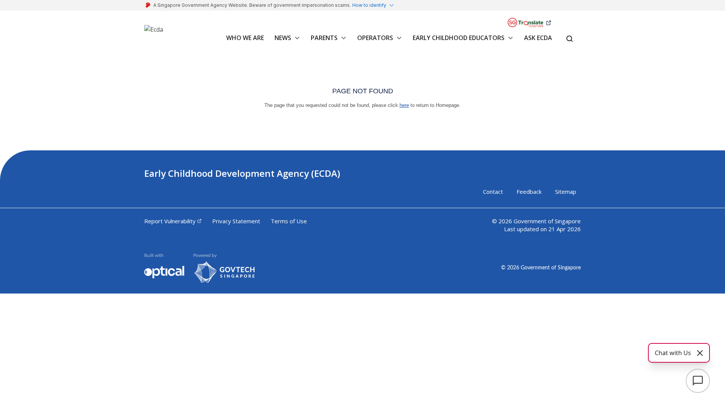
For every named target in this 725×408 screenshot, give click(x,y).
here (404, 105)
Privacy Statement (236, 221)
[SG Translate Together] (529, 23)
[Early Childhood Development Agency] (154, 32)
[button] (295, 41)
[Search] (569, 39)
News (283, 38)
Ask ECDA (538, 38)
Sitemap (565, 191)
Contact (493, 191)
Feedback (529, 191)
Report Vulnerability (170, 221)
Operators (375, 38)
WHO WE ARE (245, 38)
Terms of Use (289, 221)
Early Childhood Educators (458, 38)
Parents (324, 38)
